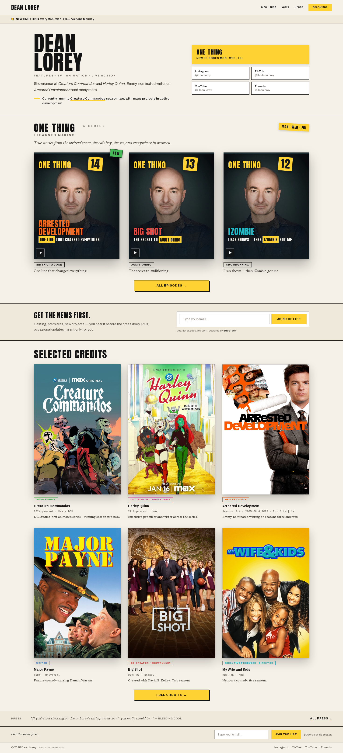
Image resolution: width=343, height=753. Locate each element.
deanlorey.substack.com (192, 330)
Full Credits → (171, 695)
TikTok (264, 73)
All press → (321, 718)
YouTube (203, 88)
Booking (320, 7)
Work (285, 7)
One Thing (268, 7)
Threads (262, 88)
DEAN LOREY (25, 7)
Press (299, 7)
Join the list (289, 319)
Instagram (203, 73)
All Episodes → (172, 285)
